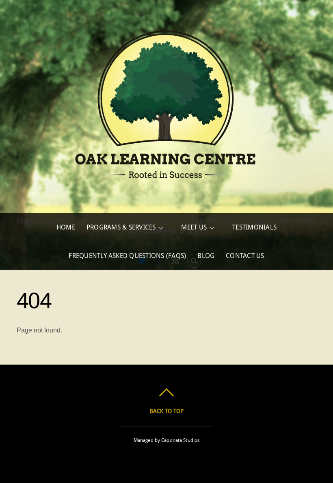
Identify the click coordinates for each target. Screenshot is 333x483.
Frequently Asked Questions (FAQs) (127, 256)
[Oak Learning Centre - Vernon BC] (166, 195)
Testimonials (254, 227)
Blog (205, 256)
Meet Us (194, 227)
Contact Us (245, 256)
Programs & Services (121, 227)
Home (65, 227)
